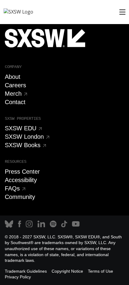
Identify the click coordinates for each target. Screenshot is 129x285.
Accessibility (21, 180)
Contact (15, 102)
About (12, 76)
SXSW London (24, 136)
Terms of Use (100, 271)
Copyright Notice (67, 271)
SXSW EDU (20, 128)
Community (20, 197)
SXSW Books (22, 145)
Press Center (22, 171)
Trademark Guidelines (26, 271)
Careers (15, 85)
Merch (13, 93)
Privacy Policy (18, 276)
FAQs (12, 188)
